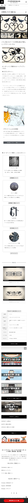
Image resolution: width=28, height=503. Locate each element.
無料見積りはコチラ (13, 500)
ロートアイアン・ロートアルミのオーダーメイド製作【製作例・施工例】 (14, 450)
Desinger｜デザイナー (6, 488)
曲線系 (12, 332)
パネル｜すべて (11, 317)
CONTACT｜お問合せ (6, 421)
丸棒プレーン (17, 327)
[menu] (26, 2)
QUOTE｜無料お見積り (6, 424)
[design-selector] (11, 366)
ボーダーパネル (17, 317)
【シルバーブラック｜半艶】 (14, 324)
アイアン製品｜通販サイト (7, 473)
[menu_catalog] (11, 393)
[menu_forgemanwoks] (11, 411)
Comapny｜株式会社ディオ (7, 482)
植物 (14, 332)
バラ (10, 327)
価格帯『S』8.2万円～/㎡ (13, 320)
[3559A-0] (14, 274)
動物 (10, 332)
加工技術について (14, 228)
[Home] (1, 5)
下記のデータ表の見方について (14, 311)
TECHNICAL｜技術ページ (6, 467)
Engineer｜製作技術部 (6, 485)
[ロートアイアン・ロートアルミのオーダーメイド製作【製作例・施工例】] (14, 2)
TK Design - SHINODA (13, 338)
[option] (14, 23)
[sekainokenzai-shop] (14, 442)
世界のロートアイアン (6, 470)
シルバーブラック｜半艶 (14, 243)
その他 (10, 335)
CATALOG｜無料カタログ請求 (7, 427)
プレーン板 (13, 327)
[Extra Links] (2, 2)
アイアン (10, 314)
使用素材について (14, 177)
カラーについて (14, 253)
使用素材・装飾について (14, 203)
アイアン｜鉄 (14, 168)
